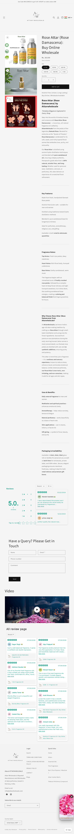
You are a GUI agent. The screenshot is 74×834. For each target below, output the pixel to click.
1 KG (64, 72)
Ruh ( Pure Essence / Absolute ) (57, 771)
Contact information (52, 829)
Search (28, 753)
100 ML (63, 67)
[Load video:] (37, 609)
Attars (50, 757)
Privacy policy (22, 829)
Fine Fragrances (53, 766)
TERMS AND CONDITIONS (34, 757)
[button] (4, 17)
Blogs (28, 777)
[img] (42, 492)
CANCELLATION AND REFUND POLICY (35, 763)
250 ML (46, 72)
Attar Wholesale (13, 829)
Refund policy (41, 829)
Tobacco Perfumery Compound (58, 781)
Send (14, 579)
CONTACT (29, 773)
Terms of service (32, 829)
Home (50, 753)
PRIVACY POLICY (31, 768)
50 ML (54, 67)
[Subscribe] (37, 805)
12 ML (46, 67)
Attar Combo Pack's (54, 777)
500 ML (55, 72)
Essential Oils (52, 761)
